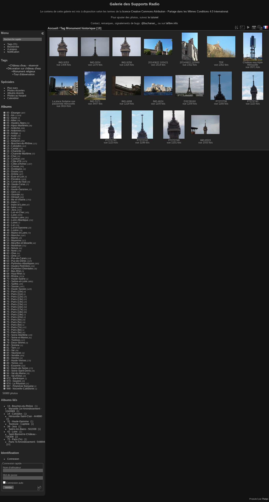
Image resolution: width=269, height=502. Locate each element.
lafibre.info (172, 23)
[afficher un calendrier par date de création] (260, 27)
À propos (12, 49)
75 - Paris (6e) (14, 324)
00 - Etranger (13, 112)
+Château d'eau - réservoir (23, 65)
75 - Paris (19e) (14, 314)
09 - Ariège (12, 133)
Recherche (13, 46)
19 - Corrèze (13, 158)
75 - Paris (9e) (14, 332)
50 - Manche (13, 235)
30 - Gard (11, 186)
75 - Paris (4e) (14, 319)
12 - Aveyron (13, 140)
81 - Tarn (11, 347)
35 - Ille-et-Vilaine (15, 199)
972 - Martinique (15, 378)
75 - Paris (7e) (14, 327)
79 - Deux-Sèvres (15, 342)
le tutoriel (153, 17)
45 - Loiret (11, 222)
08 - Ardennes (13, 130)
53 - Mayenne (13, 240)
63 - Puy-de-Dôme (16, 261)
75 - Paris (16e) (14, 307)
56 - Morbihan (13, 245)
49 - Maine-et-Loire (16, 232)
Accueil (53, 28)
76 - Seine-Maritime (17, 335)
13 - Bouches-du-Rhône (19, 143)
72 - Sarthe (12, 284)
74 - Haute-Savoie (16, 289)
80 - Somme (12, 345)
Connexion (13, 459)
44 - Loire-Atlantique (17, 220)
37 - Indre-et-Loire (16, 204)
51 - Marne (12, 238)
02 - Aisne (11, 118)
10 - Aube (11, 135)
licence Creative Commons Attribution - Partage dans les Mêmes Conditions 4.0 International (175, 11)
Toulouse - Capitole (19, 424)
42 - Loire (11, 215)
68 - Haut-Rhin (14, 273)
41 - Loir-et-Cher (15, 212)
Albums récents (15, 93)
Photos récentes (16, 90)
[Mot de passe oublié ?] (39, 488)
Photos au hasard (16, 95)
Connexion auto (14, 483)
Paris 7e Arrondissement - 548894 (27, 442)
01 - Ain (10, 115)
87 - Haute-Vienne (16, 360)
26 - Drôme (12, 174)
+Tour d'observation (23, 74)
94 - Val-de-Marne (16, 373)
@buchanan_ (148, 23)
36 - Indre (11, 202)
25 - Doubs (12, 171)
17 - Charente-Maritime (18, 153)
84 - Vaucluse (13, 352)
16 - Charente (13, 151)
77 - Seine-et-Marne (17, 337)
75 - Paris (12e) (14, 296)
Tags (9, 44)
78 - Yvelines (13, 340)
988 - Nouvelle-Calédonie (20, 388)
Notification (13, 51)
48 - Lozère (12, 230)
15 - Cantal (12, 148)
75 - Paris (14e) (14, 301)
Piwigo (265, 499)
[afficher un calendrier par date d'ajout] (254, 27)
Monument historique (81, 28)
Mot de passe (10, 475)
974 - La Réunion (15, 383)
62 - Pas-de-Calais (16, 258)
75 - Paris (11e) (14, 294)
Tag (62, 28)
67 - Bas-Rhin (13, 271)
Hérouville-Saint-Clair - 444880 (25, 416)
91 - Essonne (13, 365)
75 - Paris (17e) (14, 309)
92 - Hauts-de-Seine (17, 368)
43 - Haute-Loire (15, 217)
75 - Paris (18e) (14, 312)
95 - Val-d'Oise (14, 375)
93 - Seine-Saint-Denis (18, 370)
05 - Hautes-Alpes (16, 123)
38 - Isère (11, 207)
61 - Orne (11, 255)
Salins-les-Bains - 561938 (22, 429)
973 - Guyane (13, 381)
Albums (6, 106)
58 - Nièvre (12, 248)
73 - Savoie (12, 286)
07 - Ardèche (13, 128)
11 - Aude (11, 138)
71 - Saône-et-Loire (16, 281)
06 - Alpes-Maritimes (17, 125)
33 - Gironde (13, 194)
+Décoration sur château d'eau (23, 68)
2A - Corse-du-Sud (16, 181)
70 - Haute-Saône (16, 278)
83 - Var (10, 350)
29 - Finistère (13, 179)
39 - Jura (11, 209)
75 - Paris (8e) (14, 330)
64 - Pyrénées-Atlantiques (20, 263)
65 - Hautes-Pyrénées (18, 266)
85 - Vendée (12, 355)
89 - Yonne (12, 363)
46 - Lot (10, 225)
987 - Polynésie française (20, 386)
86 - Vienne (12, 358)
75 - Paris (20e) (14, 317)
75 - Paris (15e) (14, 304)
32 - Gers (11, 192)
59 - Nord (11, 250)
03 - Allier (11, 120)
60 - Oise (11, 253)
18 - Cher (11, 156)
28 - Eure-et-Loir (15, 176)
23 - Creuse (12, 166)
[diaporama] (248, 27)
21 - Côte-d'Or (13, 161)
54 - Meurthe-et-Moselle (19, 243)
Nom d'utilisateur (12, 467)
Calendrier (13, 98)
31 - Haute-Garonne (17, 189)
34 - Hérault (12, 197)
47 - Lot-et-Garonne (17, 227)
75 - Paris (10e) (14, 291)
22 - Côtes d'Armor (16, 163)
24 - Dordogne (14, 169)
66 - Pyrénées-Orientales (19, 268)
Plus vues (12, 88)
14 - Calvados (13, 146)
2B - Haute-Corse (15, 184)
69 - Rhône (12, 276)
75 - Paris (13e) (14, 299)
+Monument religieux (23, 71)
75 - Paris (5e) (14, 322)
